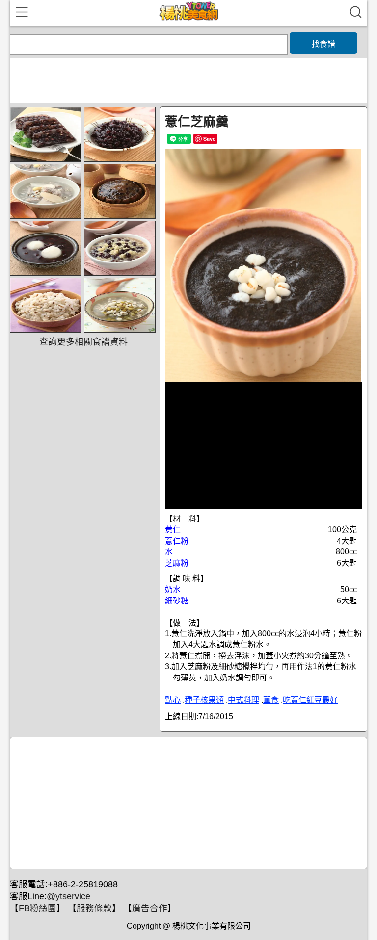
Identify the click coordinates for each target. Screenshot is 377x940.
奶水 (173, 589)
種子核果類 (204, 700)
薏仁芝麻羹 (197, 122)
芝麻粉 (176, 563)
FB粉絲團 (37, 908)
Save (209, 138)
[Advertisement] (187, 803)
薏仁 (173, 529)
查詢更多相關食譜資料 (83, 342)
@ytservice (68, 896)
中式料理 (243, 700)
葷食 (271, 700)
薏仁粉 (176, 541)
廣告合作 (149, 908)
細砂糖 (176, 601)
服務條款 (94, 908)
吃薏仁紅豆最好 (310, 700)
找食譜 (323, 44)
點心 (173, 700)
